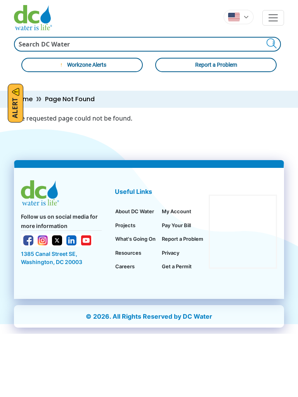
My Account (176, 211)
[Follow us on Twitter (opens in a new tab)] (57, 240)
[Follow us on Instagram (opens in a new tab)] (43, 239)
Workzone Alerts (86, 65)
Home (23, 99)
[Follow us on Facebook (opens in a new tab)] (28, 239)
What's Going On (135, 239)
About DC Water (134, 211)
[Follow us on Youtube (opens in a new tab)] (86, 239)
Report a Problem (216, 65)
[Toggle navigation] (273, 18)
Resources (128, 253)
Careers (125, 266)
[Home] (36, 17)
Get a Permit (177, 266)
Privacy (170, 253)
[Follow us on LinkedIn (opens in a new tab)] (71, 239)
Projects (125, 225)
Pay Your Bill (176, 225)
